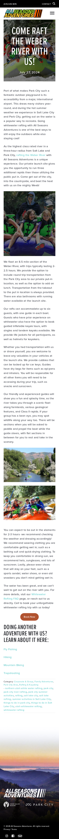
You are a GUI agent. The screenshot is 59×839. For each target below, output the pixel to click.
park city (48, 688)
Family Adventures (43, 681)
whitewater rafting (14, 710)
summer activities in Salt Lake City (31, 699)
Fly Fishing (10, 649)
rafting (19, 695)
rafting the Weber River (30, 155)
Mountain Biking (14, 665)
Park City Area (11, 684)
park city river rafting (15, 691)
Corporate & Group (23, 681)
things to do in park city (17, 702)
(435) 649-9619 (10, 4)
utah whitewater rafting (28, 706)
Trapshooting (12, 673)
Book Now (29, 616)
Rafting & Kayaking (28, 684)
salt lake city (31, 695)
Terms (14, 829)
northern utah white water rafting (23, 688)
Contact (46, 4)
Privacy (7, 829)
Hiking (7, 657)
